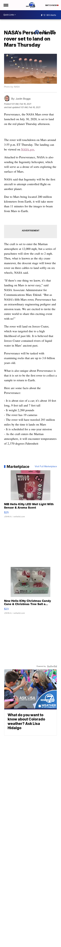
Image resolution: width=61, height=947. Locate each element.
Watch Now (51, 5)
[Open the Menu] (6, 5)
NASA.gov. (28, 149)
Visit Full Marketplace (46, 466)
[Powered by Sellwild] (52, 666)
